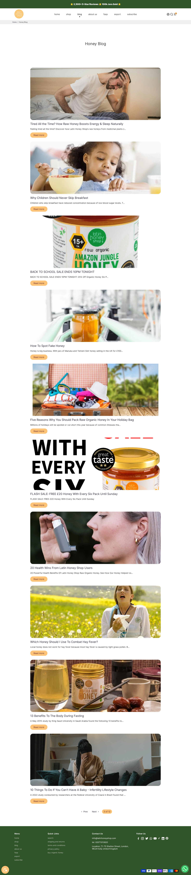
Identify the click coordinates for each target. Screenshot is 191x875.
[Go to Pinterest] (167, 839)
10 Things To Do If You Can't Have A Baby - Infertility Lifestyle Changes (78, 790)
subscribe (132, 14)
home (57, 14)
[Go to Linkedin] (163, 839)
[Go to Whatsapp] (150, 839)
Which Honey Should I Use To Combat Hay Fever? (64, 642)
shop (68, 14)
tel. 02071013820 (100, 842)
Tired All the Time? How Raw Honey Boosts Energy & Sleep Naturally (76, 124)
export (117, 14)
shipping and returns (56, 842)
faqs (105, 14)
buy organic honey (55, 853)
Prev (85, 811)
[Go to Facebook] (138, 839)
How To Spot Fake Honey (47, 345)
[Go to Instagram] (142, 839)
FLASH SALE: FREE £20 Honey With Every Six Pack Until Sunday (74, 494)
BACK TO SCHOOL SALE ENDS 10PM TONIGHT (62, 272)
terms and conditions (56, 845)
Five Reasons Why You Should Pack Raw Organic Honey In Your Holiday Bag (82, 419)
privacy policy (53, 849)
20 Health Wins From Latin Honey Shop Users (61, 568)
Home (14, 22)
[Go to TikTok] (159, 839)
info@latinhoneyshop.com (104, 838)
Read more (39, 135)
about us (92, 14)
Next (94, 811)
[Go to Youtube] (155, 839)
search (50, 838)
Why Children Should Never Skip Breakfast (59, 198)
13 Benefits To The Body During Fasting (57, 716)
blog (79, 14)
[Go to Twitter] (146, 839)
